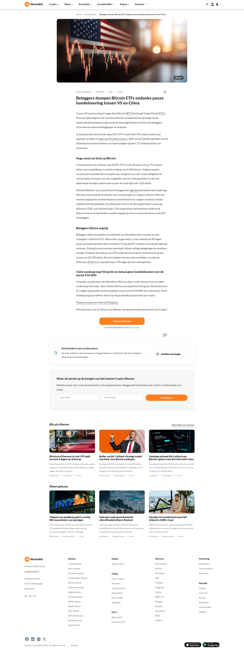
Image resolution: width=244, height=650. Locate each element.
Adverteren (204, 564)
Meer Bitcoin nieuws (183, 424)
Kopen (123, 4)
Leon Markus (103, 536)
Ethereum (159, 573)
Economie (84, 4)
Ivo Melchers (153, 475)
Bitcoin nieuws (75, 582)
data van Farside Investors (113, 138)
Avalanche (160, 611)
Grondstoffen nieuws (77, 578)
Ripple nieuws (74, 592)
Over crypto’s (118, 579)
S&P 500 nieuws (75, 616)
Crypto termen (118, 588)
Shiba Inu (159, 597)
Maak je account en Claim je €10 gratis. (97, 302)
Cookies (202, 612)
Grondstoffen (104, 4)
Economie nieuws (76, 573)
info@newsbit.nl (32, 571)
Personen (116, 583)
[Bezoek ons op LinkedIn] (32, 639)
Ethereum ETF (118, 622)
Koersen (139, 4)
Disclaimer (204, 602)
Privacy (202, 598)
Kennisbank (117, 593)
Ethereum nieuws (76, 587)
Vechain (159, 606)
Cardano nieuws (75, 597)
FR (30, 596)
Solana (158, 592)
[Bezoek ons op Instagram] (38, 639)
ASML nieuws (74, 601)
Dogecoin (159, 587)
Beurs (68, 4)
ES (34, 596)
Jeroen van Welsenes (84, 92)
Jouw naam (64, 397)
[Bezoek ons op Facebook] (27, 639)
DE (26, 596)
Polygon (159, 601)
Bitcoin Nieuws (90, 14)
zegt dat (133, 190)
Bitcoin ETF (117, 617)
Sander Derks (54, 475)
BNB (157, 616)
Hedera (158, 620)
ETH (90, 262)
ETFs (162, 113)
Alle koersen (161, 564)
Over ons (203, 593)
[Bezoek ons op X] (44, 639)
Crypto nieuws (74, 564)
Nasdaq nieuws (75, 620)
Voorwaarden (205, 607)
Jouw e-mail (110, 397)
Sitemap (74, 645)
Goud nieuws (74, 625)
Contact (202, 588)
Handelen (116, 602)
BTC (129, 113)
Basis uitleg (117, 598)
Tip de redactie (206, 568)
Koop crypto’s (118, 564)
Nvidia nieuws (74, 606)
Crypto (53, 4)
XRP (157, 578)
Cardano (159, 582)
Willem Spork (54, 536)
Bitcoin (178, 77)
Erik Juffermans (104, 475)
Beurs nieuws (74, 568)
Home (78, 14)
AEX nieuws (73, 611)
